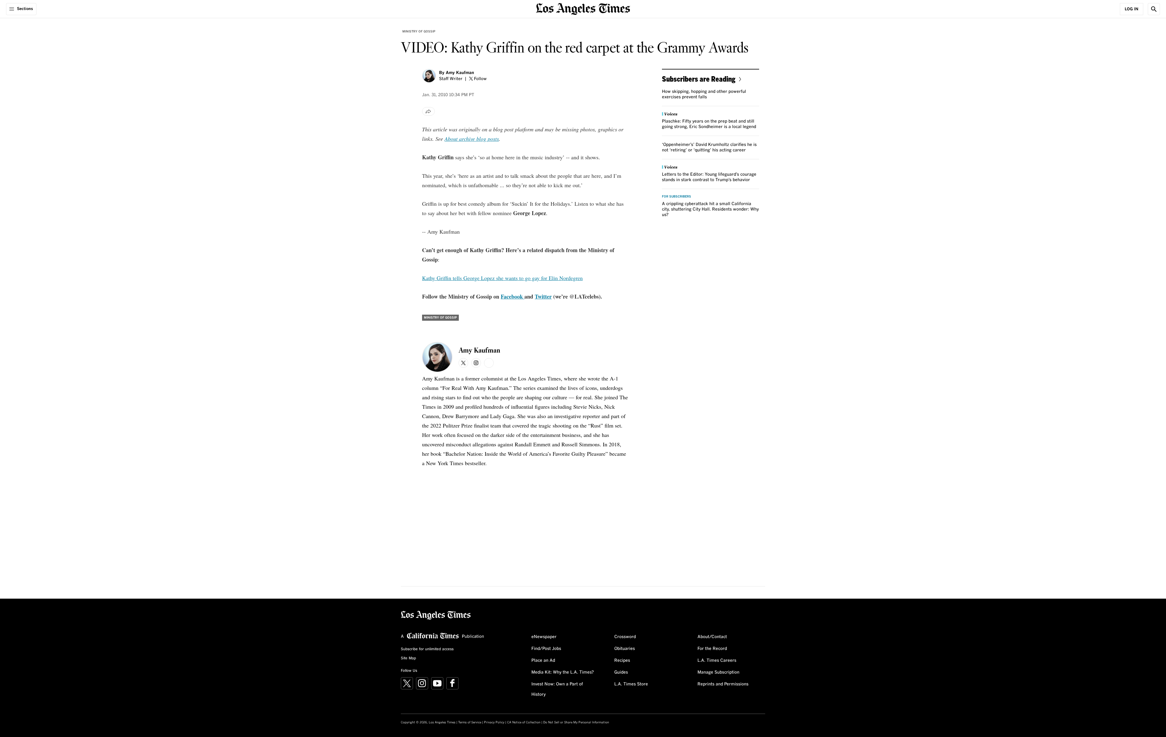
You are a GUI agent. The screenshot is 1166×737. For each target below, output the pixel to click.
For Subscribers (676, 196)
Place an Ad (543, 660)
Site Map (408, 658)
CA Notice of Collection (523, 722)
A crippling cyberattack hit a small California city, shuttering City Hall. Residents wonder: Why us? (710, 209)
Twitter (543, 296)
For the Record (712, 649)
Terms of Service (469, 722)
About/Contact (712, 637)
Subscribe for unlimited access (427, 649)
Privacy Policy (494, 722)
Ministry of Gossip (418, 31)
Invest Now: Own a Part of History (557, 689)
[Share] (428, 111)
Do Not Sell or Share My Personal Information (576, 722)
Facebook (512, 296)
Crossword (625, 637)
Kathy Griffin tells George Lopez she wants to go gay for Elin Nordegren (502, 278)
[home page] (583, 8)
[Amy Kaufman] (429, 76)
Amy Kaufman (460, 73)
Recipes (622, 660)
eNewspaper (544, 637)
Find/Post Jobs (546, 649)
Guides (621, 672)
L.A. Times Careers (716, 660)
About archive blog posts (472, 138)
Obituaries (624, 649)
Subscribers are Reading (698, 78)
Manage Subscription (718, 672)
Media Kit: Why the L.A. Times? (562, 672)
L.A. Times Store (631, 684)
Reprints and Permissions (722, 684)
